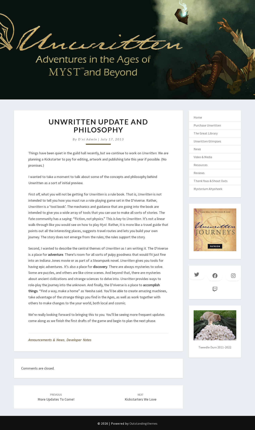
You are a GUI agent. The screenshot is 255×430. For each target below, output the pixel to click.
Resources (201, 165)
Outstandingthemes (143, 423)
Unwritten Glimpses (207, 141)
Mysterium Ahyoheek (208, 189)
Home (198, 117)
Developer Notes (79, 340)
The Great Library (206, 133)
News (197, 149)
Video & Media (203, 157)
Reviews (199, 173)
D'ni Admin (87, 139)
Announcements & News (46, 340)
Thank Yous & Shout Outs (211, 181)
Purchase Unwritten (207, 125)
